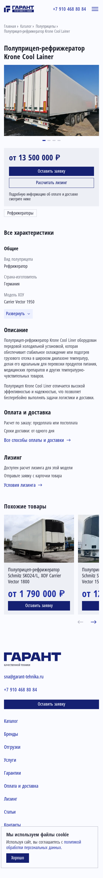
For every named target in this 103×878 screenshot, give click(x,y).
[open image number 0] (51, 100)
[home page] (19, 8)
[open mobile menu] (95, 9)
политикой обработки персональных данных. (43, 845)
